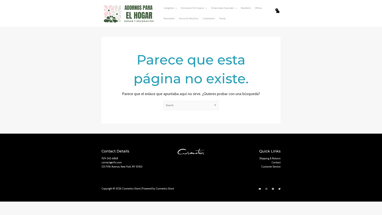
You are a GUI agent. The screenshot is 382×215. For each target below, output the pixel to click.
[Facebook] (273, 189)
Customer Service (271, 166)
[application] (175, 8)
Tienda (222, 18)
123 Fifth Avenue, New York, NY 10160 (122, 166)
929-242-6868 (109, 158)
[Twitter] (279, 189)
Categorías (169, 8)
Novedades (169, 18)
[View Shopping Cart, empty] (278, 13)
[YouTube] (260, 189)
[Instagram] (266, 189)
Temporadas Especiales (222, 8)
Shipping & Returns (270, 158)
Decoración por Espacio (192, 8)
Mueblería (246, 8)
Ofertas (258, 8)
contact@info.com (111, 162)
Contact (276, 162)
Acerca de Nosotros (188, 18)
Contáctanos (208, 18)
